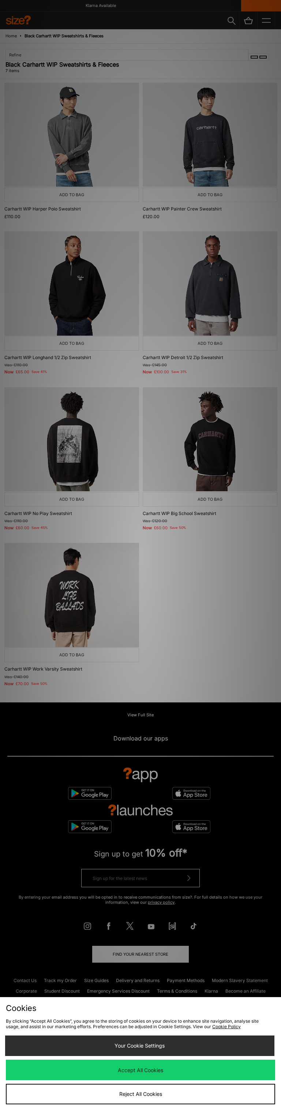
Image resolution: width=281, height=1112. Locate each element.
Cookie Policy (226, 1026)
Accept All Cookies (140, 1070)
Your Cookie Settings (140, 1045)
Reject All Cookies (140, 1094)
